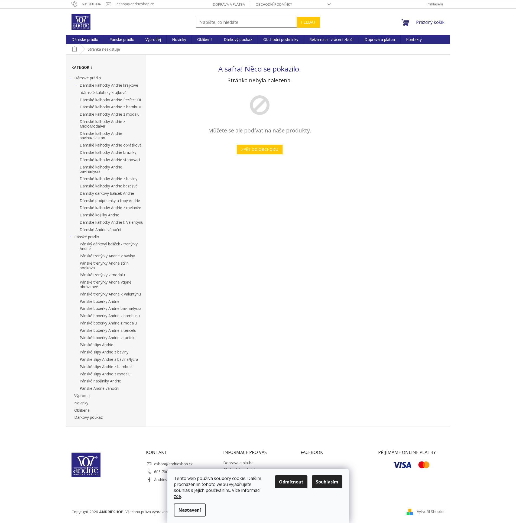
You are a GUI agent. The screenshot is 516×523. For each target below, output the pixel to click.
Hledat (308, 22)
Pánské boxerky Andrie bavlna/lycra (110, 308)
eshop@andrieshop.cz (173, 463)
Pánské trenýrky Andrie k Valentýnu (110, 294)
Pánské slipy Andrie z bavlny (104, 352)
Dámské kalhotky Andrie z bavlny (108, 178)
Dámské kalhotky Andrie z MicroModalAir (102, 124)
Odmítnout (291, 482)
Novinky (81, 402)
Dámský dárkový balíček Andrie (107, 193)
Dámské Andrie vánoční (100, 229)
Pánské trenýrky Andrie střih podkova (104, 265)
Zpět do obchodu (259, 149)
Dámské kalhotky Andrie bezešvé (109, 186)
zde (177, 496)
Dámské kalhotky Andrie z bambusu (111, 106)
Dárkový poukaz (88, 417)
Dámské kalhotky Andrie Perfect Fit (110, 99)
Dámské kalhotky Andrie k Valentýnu (111, 222)
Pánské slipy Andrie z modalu (105, 373)
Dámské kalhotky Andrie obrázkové (111, 145)
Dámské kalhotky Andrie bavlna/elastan (101, 136)
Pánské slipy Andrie (96, 344)
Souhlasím (327, 482)
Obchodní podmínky (274, 4)
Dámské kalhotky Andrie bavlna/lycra (101, 169)
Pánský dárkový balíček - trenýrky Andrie (109, 246)
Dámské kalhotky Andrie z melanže (110, 207)
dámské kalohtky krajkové (103, 92)
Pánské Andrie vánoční (99, 388)
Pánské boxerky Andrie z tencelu (108, 330)
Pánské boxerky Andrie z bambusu (110, 315)
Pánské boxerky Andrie (99, 301)
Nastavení (190, 510)
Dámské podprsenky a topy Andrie (110, 200)
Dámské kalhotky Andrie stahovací (110, 159)
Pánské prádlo (86, 236)
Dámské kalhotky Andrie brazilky (108, 152)
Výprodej (82, 395)
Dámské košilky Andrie (99, 214)
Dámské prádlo (87, 77)
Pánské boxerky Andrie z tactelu (107, 337)
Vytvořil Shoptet (431, 511)
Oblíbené (82, 410)
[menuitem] (85, 39)
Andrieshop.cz (166, 479)
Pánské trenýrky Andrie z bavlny (107, 255)
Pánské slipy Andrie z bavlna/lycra (109, 359)
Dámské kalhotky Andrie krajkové (109, 85)
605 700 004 (165, 471)
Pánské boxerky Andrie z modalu (108, 323)
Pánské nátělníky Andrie (100, 381)
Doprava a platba (229, 4)
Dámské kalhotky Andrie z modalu (109, 114)
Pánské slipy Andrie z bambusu (107, 366)
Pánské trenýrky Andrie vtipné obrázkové (105, 284)
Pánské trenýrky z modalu (102, 274)
